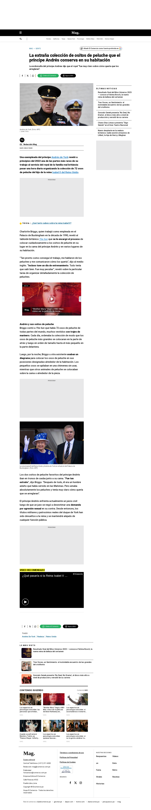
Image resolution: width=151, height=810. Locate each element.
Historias (100, 784)
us (97, 763)
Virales (99, 777)
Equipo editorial (29, 760)
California (56, 39)
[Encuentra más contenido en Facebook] (22, 75)
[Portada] (29, 758)
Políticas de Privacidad (69, 757)
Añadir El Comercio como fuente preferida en (101, 48)
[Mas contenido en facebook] (70, 782)
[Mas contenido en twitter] (75, 782)
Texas (63, 39)
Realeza (40, 636)
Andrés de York (28, 636)
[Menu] (21, 32)
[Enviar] (21, 39)
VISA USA (100, 39)
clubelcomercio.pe (43, 802)
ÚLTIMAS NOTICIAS (106, 89)
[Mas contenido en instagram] (80, 782)
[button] (25, 602)
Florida (48, 39)
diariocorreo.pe (94, 802)
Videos (115, 756)
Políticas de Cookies (68, 762)
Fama (98, 770)
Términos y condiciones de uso (72, 753)
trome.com (80, 802)
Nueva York (71, 39)
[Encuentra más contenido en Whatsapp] (33, 75)
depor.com (69, 802)
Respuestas (101, 756)
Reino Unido (51, 636)
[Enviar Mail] (21, 144)
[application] (52, 590)
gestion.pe (58, 802)
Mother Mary (90, 39)
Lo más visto (28, 645)
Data (114, 763)
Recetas (116, 777)
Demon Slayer (109, 39)
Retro (114, 770)
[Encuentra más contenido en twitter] (27, 75)
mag (119, 802)
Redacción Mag (30, 144)
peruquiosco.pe (109, 802)
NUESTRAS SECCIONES (103, 752)
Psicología (80, 39)
